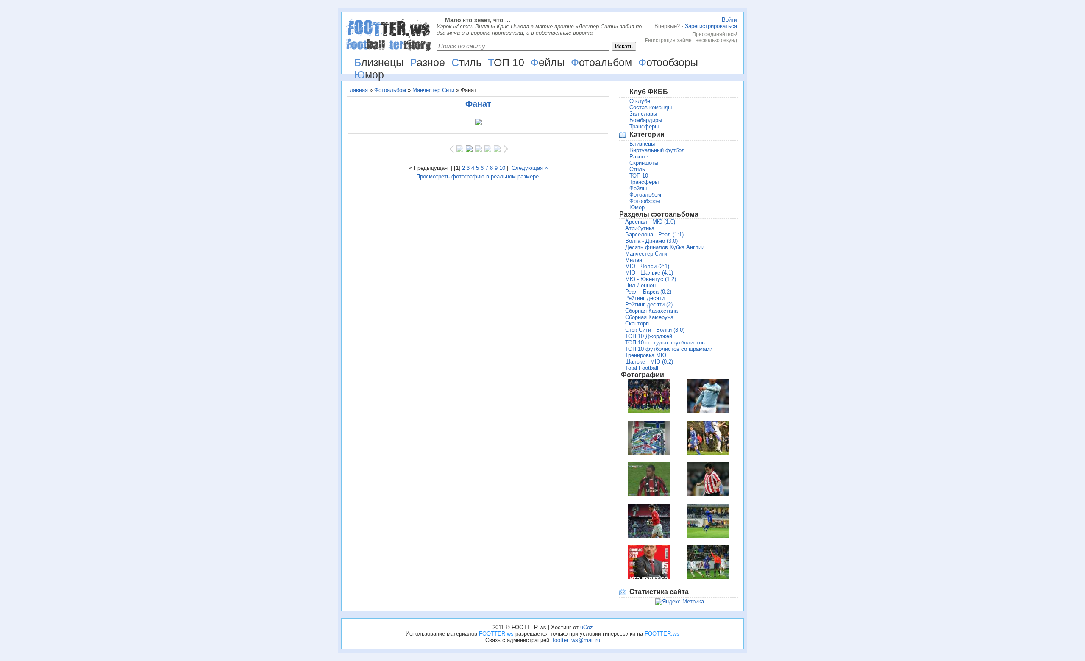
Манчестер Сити (433, 90)
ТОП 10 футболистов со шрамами (668, 349)
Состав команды (650, 107)
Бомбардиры (645, 120)
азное (427, 62)
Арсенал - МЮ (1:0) (650, 222)
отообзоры (668, 62)
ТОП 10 (638, 175)
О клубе (639, 101)
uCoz (586, 627)
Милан (633, 260)
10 (502, 168)
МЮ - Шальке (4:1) (649, 272)
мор (369, 75)
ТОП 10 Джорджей (648, 336)
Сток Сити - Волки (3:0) (654, 330)
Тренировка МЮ (645, 355)
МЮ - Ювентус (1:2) (650, 279)
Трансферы (644, 126)
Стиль (637, 169)
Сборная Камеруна (649, 317)
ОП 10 (506, 62)
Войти (729, 20)
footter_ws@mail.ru (576, 640)
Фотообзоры (644, 201)
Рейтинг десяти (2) (649, 304)
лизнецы (378, 62)
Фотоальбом (390, 90)
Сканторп (637, 323)
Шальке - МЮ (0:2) (649, 361)
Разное (638, 156)
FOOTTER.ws (496, 633)
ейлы (548, 62)
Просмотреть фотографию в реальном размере (477, 176)
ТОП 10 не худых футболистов (665, 342)
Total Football (641, 368)
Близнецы (642, 144)
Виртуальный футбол (657, 150)
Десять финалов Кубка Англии (664, 247)
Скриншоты (643, 163)
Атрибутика (639, 228)
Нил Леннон (640, 285)
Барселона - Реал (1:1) (654, 234)
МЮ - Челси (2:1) (647, 266)
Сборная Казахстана (651, 311)
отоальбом (601, 62)
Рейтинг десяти (645, 298)
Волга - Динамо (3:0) (651, 241)
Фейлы (638, 188)
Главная (357, 90)
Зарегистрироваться (711, 26)
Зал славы (643, 114)
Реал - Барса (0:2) (648, 292)
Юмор (637, 207)
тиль (466, 62)
